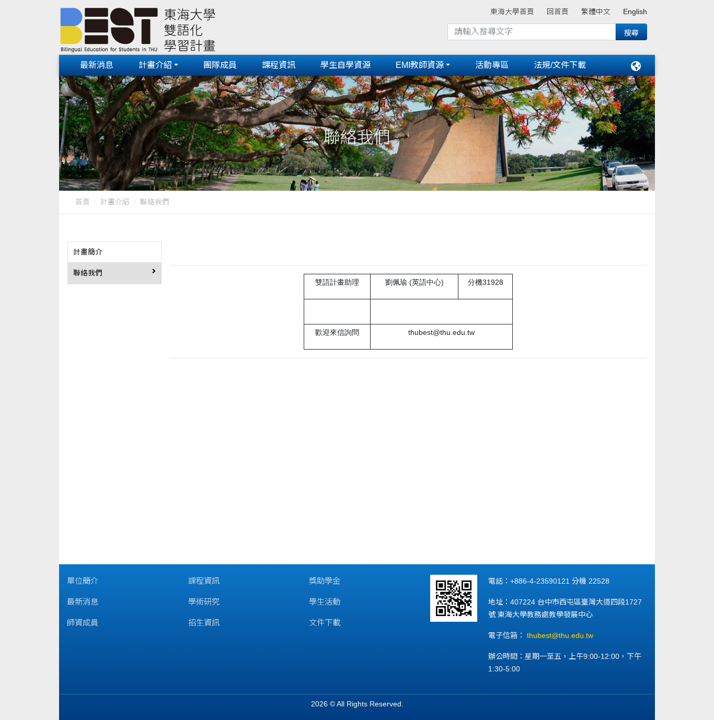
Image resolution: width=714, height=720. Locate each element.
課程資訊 (278, 65)
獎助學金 (324, 580)
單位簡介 (82, 580)
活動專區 (492, 65)
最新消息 (96, 65)
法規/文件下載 (560, 65)
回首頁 (558, 12)
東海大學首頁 (512, 12)
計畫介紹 (155, 65)
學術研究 (204, 601)
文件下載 (324, 622)
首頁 (82, 202)
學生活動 (324, 601)
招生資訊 (204, 622)
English (635, 12)
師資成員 (82, 622)
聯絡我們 (154, 202)
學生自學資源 (345, 65)
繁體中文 (596, 12)
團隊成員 (220, 65)
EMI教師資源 (420, 65)
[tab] (114, 252)
